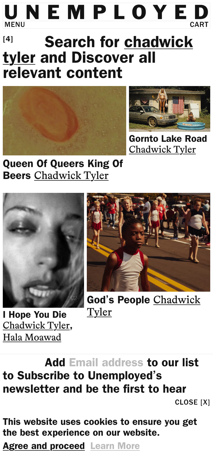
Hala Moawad (32, 338)
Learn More (115, 445)
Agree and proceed (44, 445)
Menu (14, 24)
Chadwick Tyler (71, 176)
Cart (199, 24)
